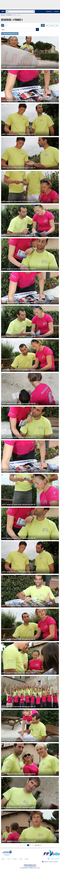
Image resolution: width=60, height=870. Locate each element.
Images (56, 25)
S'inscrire (56, 11)
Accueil (3, 15)
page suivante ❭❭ (38, 845)
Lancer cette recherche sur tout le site (10, 33)
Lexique (20, 859)
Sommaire (27, 859)
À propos (3, 859)
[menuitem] (3, 15)
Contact (8, 859)
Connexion (48, 11)
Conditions (15, 859)
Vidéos (47, 25)
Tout (43, 25)
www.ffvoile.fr (37, 868)
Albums (51, 25)
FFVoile (49, 4)
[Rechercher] (33, 11)
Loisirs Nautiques (9, 15)
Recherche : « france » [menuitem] (17, 15)
